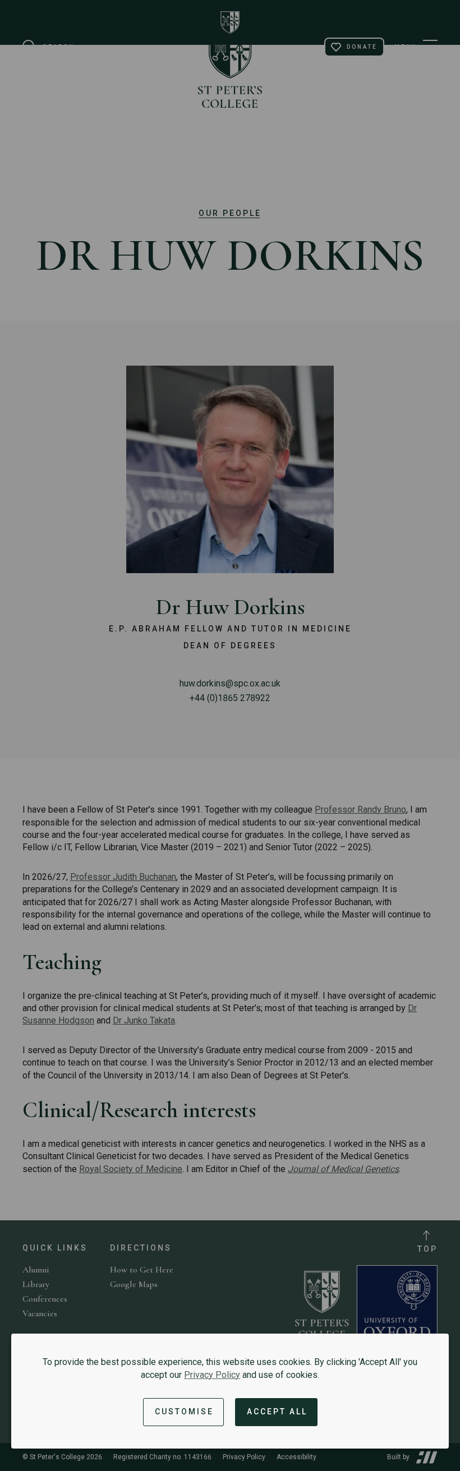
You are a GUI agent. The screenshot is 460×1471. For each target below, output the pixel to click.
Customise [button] (184, 1411)
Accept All (277, 1411)
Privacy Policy (212, 1374)
